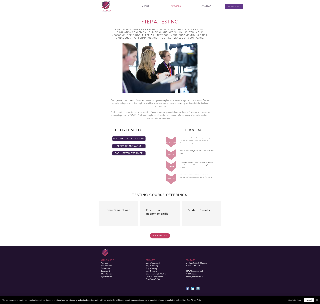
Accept (309, 300)
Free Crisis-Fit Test (153, 279)
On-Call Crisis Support (154, 276)
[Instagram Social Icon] (198, 288)
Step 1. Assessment (153, 263)
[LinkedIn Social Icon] (192, 288)
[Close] (317, 300)
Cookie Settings (294, 300)
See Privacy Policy (194, 300)
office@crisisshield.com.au (197, 263)
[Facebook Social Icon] (187, 288)
